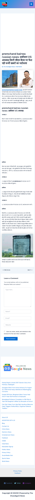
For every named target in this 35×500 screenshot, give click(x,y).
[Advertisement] (17, 33)
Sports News (6, 458)
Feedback (5, 438)
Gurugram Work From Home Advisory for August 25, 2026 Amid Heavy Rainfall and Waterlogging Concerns (17, 389)
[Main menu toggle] (31, 4)
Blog (3, 423)
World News (5, 461)
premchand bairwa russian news (12, 90)
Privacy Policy (6, 452)
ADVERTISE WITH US (8, 420)
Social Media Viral (7, 455)
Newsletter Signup (7, 446)
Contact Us (5, 426)
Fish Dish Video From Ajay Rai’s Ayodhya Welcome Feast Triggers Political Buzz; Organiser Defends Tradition (17, 406)
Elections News (6, 432)
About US (5, 417)
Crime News (5, 429)
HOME (4, 441)
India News (5, 444)
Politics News (6, 449)
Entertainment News (8, 435)
